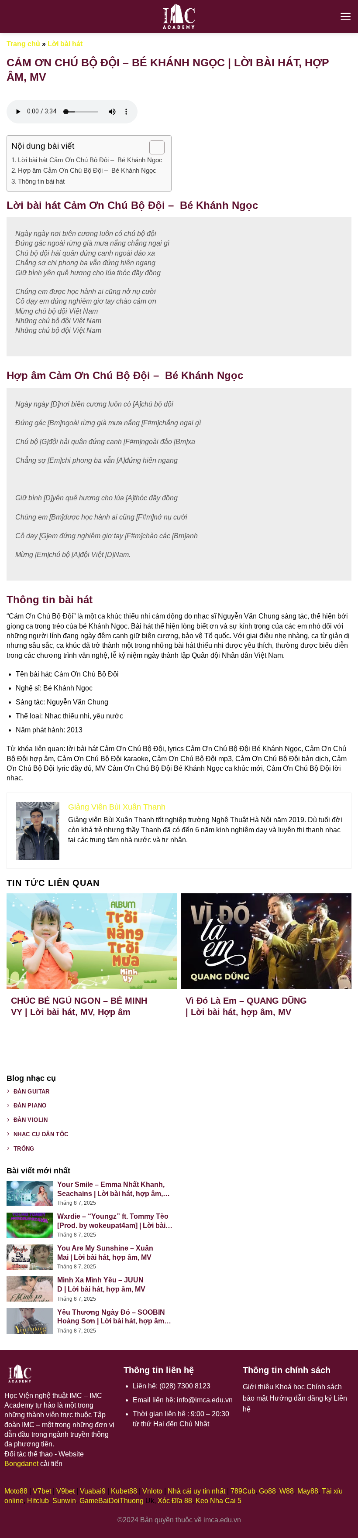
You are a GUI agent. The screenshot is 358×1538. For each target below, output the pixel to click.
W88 (286, 1491)
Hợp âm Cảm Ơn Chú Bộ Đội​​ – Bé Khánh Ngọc (87, 170)
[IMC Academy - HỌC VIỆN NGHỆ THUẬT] (179, 16)
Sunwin (64, 1500)
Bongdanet (21, 1463)
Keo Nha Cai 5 (218, 1500)
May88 (307, 1491)
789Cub (243, 1491)
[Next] (336, 955)
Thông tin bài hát (41, 181)
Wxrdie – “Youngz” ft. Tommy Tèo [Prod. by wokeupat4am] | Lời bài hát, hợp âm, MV (113, 1221)
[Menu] (345, 16)
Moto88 (16, 1491)
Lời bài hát (65, 44)
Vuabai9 (93, 1491)
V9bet (65, 1491)
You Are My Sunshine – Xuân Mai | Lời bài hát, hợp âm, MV (105, 1252)
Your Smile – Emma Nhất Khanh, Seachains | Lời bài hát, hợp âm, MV (111, 1190)
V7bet (42, 1491)
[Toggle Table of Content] (152, 147)
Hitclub (38, 1500)
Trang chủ (23, 44)
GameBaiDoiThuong (111, 1500)
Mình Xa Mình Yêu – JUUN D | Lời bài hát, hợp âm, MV (101, 1284)
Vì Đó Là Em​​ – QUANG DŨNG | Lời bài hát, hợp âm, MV (246, 1006)
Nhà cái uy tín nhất (196, 1491)
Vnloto (152, 1491)
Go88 (267, 1491)
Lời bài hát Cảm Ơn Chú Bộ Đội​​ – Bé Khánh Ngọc (90, 160)
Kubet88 (124, 1491)
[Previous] (22, 955)
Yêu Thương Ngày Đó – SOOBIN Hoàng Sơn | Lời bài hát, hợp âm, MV (111, 1317)
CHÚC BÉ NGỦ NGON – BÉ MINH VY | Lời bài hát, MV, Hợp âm (79, 1006)
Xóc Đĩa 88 (175, 1500)
